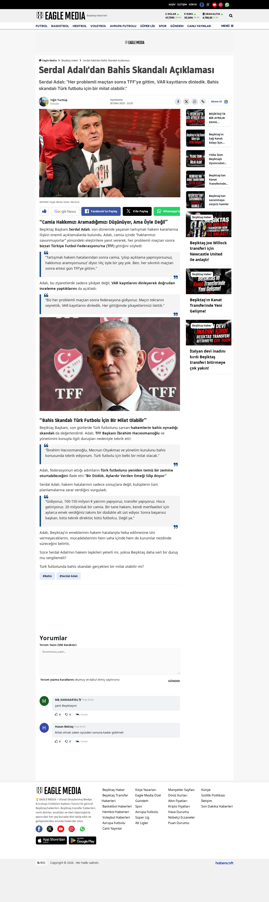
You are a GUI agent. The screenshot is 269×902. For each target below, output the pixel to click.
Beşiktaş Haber (69, 60)
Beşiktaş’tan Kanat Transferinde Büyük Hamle (218, 179)
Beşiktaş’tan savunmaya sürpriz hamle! (218, 200)
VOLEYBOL (98, 26)
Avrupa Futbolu (113, 823)
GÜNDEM (177, 26)
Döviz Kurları (177, 795)
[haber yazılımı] (224, 863)
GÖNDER (174, 681)
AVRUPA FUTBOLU (123, 26)
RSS (42, 863)
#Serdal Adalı (69, 576)
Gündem (141, 801)
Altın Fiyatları (177, 801)
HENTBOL (80, 26)
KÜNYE (193, 4)
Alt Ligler (141, 823)
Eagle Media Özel (148, 795)
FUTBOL (41, 26)
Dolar (172, 14)
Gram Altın (212, 14)
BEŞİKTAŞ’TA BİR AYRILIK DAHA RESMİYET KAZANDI (217, 118)
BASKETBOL (60, 26)
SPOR (163, 26)
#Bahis (47, 576)
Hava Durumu (178, 812)
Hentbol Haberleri (115, 812)
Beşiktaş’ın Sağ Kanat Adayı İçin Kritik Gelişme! (219, 138)
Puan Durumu (178, 823)
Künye (206, 790)
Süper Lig (142, 817)
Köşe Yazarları (145, 790)
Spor (138, 806)
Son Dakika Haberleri (217, 806)
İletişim (206, 801)
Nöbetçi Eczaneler (181, 817)
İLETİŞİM (182, 4)
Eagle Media (49, 60)
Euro (189, 14)
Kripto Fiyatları (179, 806)
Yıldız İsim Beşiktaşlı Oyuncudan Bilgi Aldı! (216, 159)
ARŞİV (172, 4)
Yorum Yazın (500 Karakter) (58, 645)
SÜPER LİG (147, 26)
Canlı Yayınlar (112, 828)
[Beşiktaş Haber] (208, 224)
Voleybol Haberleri (116, 817)
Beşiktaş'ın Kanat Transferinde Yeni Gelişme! (206, 305)
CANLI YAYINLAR (199, 26)
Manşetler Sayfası (181, 790)
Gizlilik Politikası (213, 795)
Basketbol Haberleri (117, 806)
